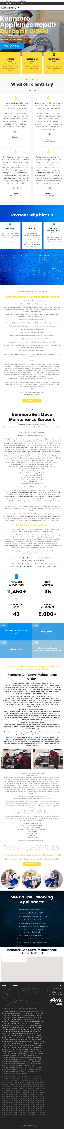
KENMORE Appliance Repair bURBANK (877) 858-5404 (10, 8)
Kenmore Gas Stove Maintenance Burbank (32, 417)
